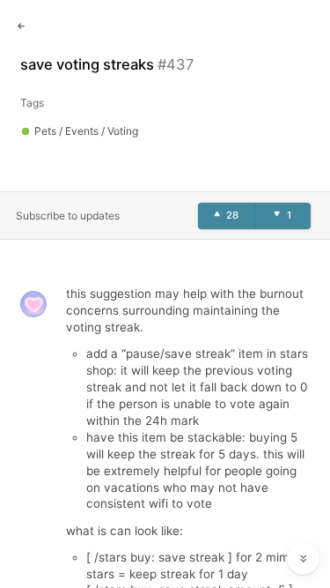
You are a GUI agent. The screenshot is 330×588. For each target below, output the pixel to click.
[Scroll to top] (303, 519)
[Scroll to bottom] (303, 559)
